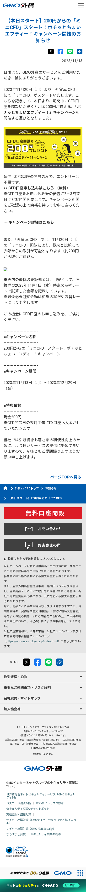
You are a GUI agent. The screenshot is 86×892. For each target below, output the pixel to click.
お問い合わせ (49, 529)
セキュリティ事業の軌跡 (46, 834)
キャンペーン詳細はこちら (31, 222)
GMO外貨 (43, 768)
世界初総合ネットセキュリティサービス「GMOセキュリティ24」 (40, 795)
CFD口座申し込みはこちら (31, 188)
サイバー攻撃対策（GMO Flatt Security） (30, 828)
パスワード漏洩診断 (18, 803)
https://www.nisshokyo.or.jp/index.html (32, 641)
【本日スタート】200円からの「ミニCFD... (36, 498)
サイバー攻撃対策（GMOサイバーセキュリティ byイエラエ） (41, 821)
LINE (70, 51)
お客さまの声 (49, 545)
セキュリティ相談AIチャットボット (27, 808)
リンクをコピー (79, 51)
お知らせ (51, 488)
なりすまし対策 (16, 834)
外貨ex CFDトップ (27, 488)
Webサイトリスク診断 (50, 803)
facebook (60, 51)
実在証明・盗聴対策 (18, 814)
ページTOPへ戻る (65, 477)
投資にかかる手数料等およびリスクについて (36, 558)
